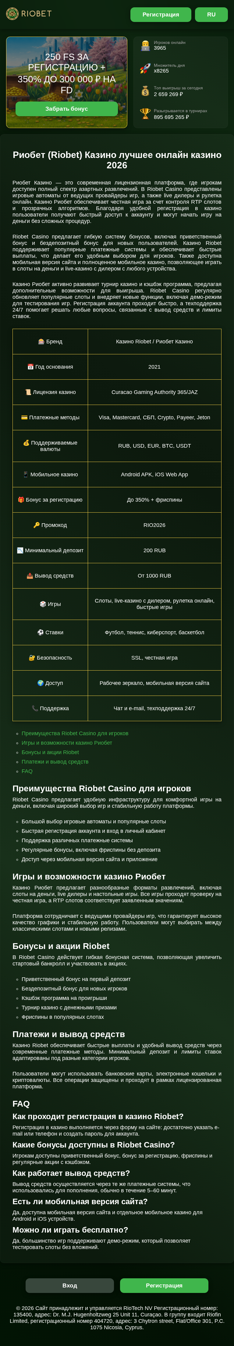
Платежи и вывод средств (55, 762)
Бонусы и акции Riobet (50, 752)
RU (211, 14)
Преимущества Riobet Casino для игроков (75, 733)
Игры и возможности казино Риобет (67, 743)
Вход (69, 1285)
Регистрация (161, 14)
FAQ (27, 771)
